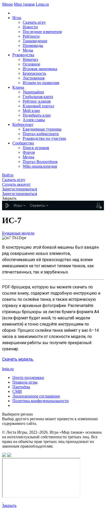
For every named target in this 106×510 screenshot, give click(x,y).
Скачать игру (34, 22)
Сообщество (23, 143)
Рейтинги (31, 36)
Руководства (23, 55)
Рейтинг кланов (37, 101)
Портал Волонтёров (40, 161)
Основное (31, 64)
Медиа (28, 157)
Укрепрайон (33, 92)
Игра (16, 17)
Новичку (30, 59)
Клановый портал (38, 106)
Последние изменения (42, 31)
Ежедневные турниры (42, 129)
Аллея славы (34, 120)
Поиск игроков (36, 147)
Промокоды (33, 45)
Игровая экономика (40, 69)
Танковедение (35, 41)
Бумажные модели (18, 233)
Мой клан (31, 110)
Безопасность (34, 73)
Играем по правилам (41, 82)
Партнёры (21, 387)
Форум (29, 152)
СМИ (17, 391)
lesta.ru (8, 369)
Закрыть (9, 505)
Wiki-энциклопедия (40, 166)
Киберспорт (22, 124)
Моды (28, 50)
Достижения (34, 78)
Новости (30, 27)
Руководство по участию (44, 138)
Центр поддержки (28, 377)
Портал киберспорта (41, 134)
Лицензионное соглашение (36, 396)
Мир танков (24, 4)
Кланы (18, 87)
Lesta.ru (42, 4)
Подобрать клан (37, 115)
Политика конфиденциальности (40, 401)
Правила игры (25, 382)
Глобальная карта (38, 96)
